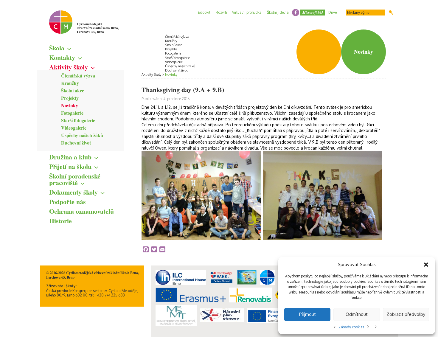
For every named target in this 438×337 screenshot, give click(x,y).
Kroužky (70, 83)
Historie (60, 221)
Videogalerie (73, 127)
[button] (426, 265)
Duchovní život (76, 142)
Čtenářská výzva (78, 75)
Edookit (204, 12)
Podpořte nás (67, 201)
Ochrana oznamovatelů (81, 211)
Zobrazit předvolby (405, 314)
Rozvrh (221, 12)
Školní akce (72, 90)
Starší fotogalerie (78, 120)
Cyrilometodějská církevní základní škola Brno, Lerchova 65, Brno (98, 28)
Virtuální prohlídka (247, 12)
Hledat (391, 12)
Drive (332, 12)
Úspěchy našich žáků (82, 135)
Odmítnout (357, 314)
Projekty (70, 97)
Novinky (69, 105)
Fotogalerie (72, 112)
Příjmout (307, 314)
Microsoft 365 (312, 12)
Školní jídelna (278, 12)
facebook (295, 12)
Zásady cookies (351, 327)
